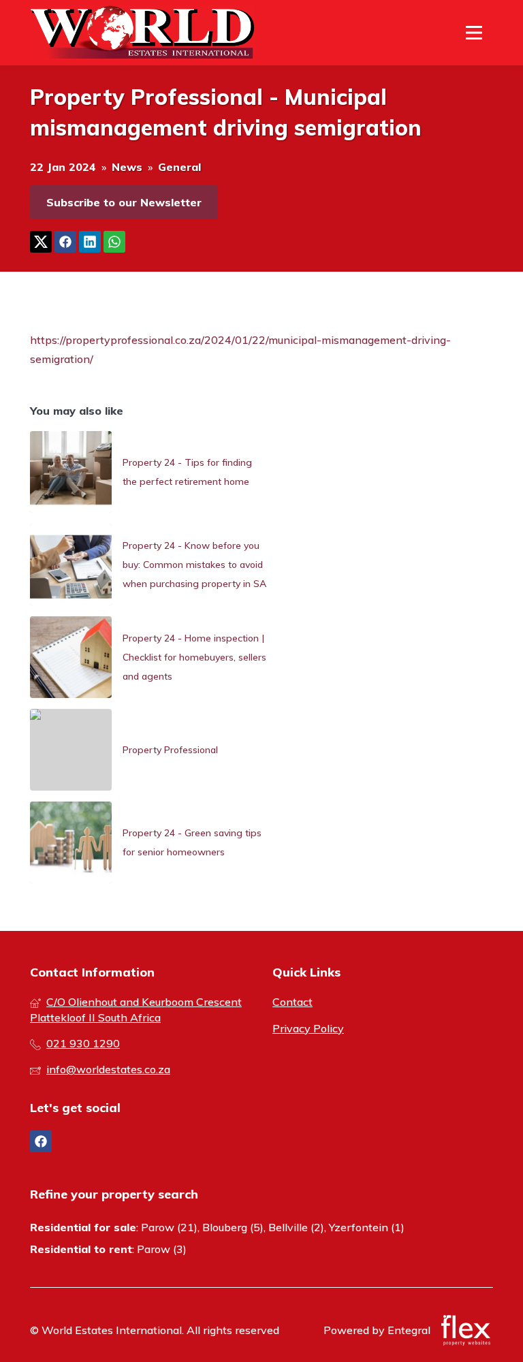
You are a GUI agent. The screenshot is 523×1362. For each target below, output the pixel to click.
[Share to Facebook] (65, 241)
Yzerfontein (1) (367, 1227)
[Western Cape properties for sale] (142, 32)
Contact (292, 1002)
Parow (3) (162, 1249)
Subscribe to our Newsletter (124, 202)
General (179, 167)
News (127, 167)
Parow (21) (169, 1227)
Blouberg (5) (233, 1227)
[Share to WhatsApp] (114, 241)
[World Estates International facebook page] (41, 1141)
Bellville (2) (296, 1227)
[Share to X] (41, 241)
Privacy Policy (308, 1028)
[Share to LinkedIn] (90, 241)
